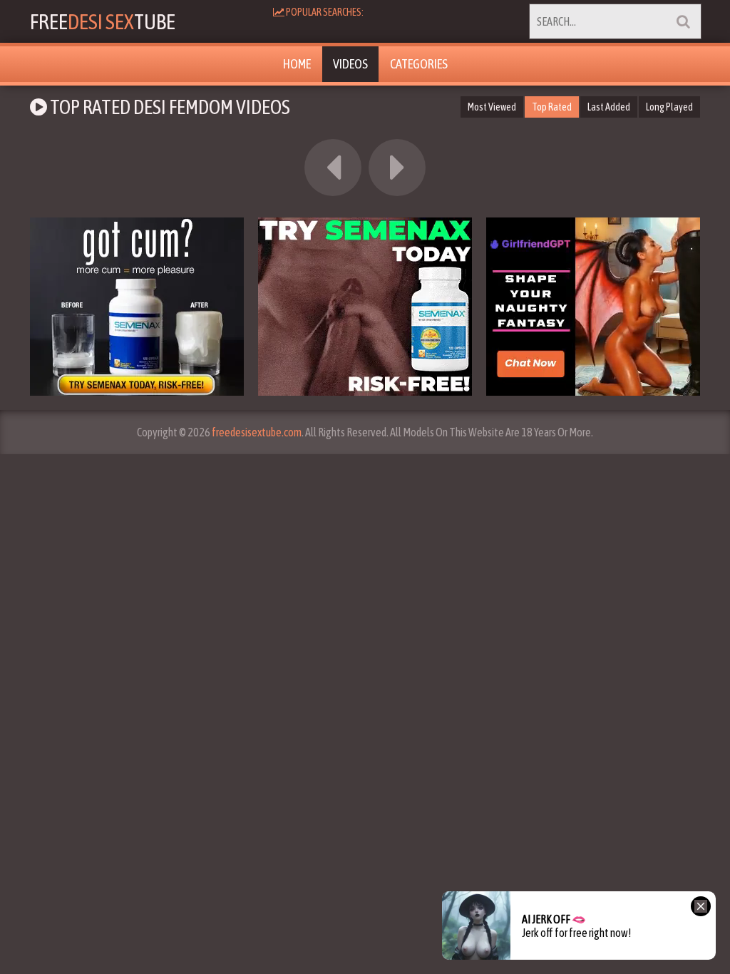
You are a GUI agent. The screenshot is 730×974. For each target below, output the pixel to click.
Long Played (669, 107)
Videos (350, 63)
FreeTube (102, 21)
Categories (419, 63)
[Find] (683, 21)
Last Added (608, 107)
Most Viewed (492, 107)
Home (297, 63)
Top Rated (552, 107)
